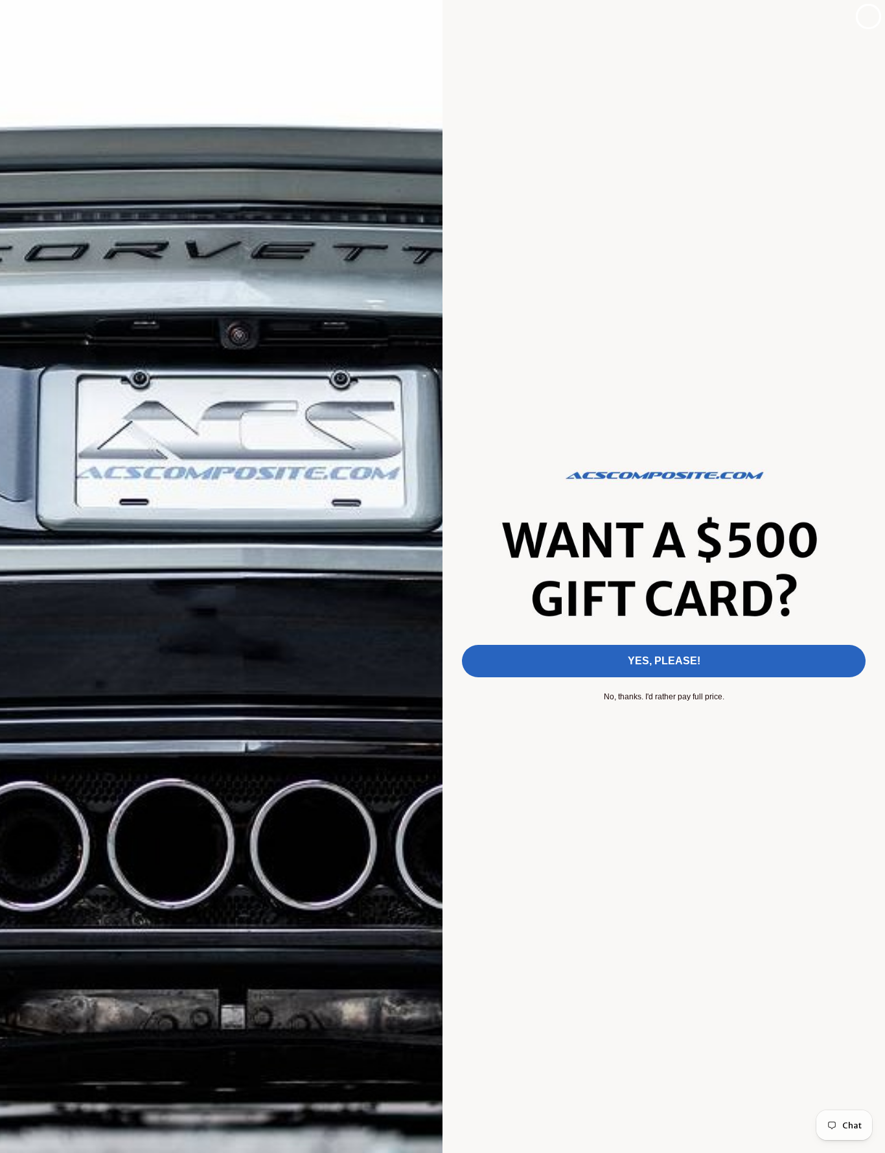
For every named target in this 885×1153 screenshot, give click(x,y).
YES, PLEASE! (664, 660)
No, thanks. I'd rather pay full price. (664, 696)
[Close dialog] (868, 16)
